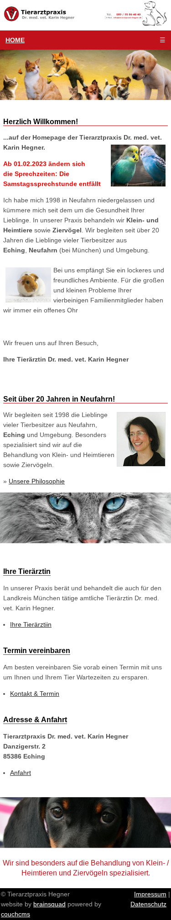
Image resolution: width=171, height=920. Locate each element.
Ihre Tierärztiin (31, 624)
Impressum (150, 894)
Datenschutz (148, 904)
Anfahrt (20, 772)
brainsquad (49, 904)
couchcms (15, 914)
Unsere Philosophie (37, 481)
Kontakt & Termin (34, 693)
